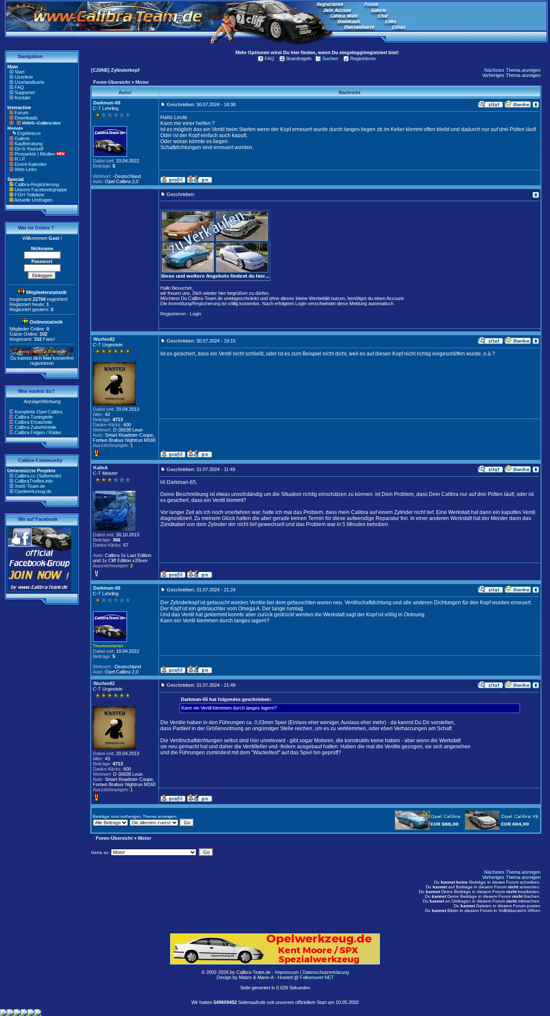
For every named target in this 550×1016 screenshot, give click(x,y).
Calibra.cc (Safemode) (38, 475)
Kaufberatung (29, 143)
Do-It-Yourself (29, 148)
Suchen (330, 58)
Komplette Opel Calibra (38, 411)
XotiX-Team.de (30, 486)
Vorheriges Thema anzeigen (511, 75)
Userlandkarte (29, 82)
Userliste (24, 77)
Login (300, 303)
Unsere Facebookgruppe (41, 189)
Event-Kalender (31, 164)
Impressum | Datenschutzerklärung (312, 972)
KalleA (100, 467)
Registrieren (363, 58)
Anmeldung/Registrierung (194, 303)
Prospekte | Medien (35, 153)
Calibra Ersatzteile (33, 422)
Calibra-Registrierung (37, 184)
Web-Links (26, 169)
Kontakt (23, 97)
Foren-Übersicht (111, 82)
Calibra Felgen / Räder (38, 432)
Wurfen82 (104, 339)
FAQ (19, 87)
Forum (21, 112)
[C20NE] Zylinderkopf (115, 70)
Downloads (26, 117)
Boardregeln (299, 58)
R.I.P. (20, 159)
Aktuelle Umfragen (33, 199)
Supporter (25, 92)
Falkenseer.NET (317, 977)
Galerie (22, 138)
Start (19, 71)
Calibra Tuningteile (34, 416)
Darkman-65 (106, 102)
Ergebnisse (29, 133)
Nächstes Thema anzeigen (512, 70)
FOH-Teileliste (29, 194)
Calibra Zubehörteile (35, 427)
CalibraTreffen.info (34, 481)
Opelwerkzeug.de (33, 491)
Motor (142, 82)
